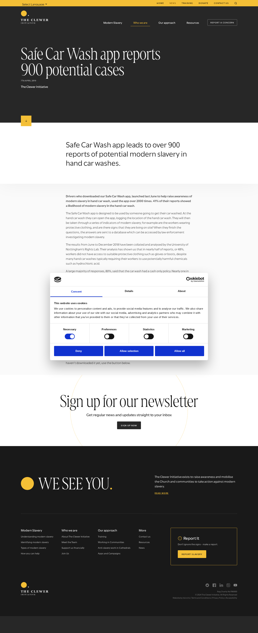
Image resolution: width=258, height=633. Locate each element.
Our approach (166, 22)
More (142, 530)
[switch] (109, 336)
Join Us (65, 553)
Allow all (179, 350)
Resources (193, 22)
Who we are (140, 22)
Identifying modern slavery (35, 542)
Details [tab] (129, 291)
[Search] (235, 3)
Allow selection (129, 350)
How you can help (30, 553)
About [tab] (182, 291)
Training (187, 3)
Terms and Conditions (201, 597)
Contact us (221, 3)
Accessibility (231, 597)
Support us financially (73, 547)
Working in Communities (111, 542)
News (173, 3)
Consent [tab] (76, 291)
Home (160, 3)
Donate (203, 3)
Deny (78, 350)
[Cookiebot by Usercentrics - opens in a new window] (188, 279)
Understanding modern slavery (37, 536)
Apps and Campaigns (109, 553)
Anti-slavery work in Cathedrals (114, 547)
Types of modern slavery (33, 547)
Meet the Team (69, 542)
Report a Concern (222, 22)
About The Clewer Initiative (76, 536)
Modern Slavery (112, 22)
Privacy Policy (218, 597)
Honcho (186, 597)
